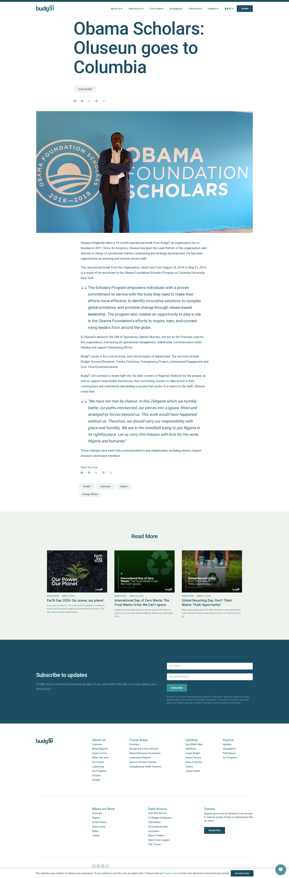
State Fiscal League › (159, 840)
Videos (189, 766)
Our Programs (99, 771)
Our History (98, 762)
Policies (96, 775)
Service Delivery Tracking (142, 762)
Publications (229, 753)
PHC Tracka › (155, 844)
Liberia (95, 835)
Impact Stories (193, 757)
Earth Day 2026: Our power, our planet (75, 600)
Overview (97, 744)
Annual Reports (100, 748)
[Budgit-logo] (45, 8)
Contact (96, 779)
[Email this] (75, 101)
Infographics (229, 748)
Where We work (100, 757)
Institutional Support (140, 757)
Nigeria (96, 817)
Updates (227, 744)
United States (99, 822)
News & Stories (193, 762)
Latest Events (192, 771)
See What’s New (194, 744)
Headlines (190, 748)
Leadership (98, 766)
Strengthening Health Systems (145, 766)
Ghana (95, 831)
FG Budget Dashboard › (160, 817)
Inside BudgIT (53, 596)
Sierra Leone (99, 826)
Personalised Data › (158, 826)
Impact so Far (99, 753)
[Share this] (82, 101)
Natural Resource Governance (144, 753)
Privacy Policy (170, 873)
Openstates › (155, 822)
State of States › (156, 835)
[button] (125, 8)
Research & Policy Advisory (144, 748)
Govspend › (154, 831)
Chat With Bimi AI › (158, 813)
